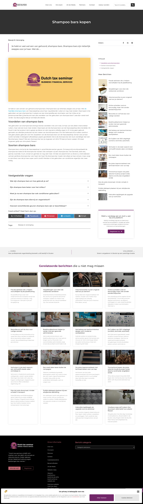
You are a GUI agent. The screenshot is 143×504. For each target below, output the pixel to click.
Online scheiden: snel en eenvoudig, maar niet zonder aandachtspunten (119, 107)
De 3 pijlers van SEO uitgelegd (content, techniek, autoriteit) (119, 330)
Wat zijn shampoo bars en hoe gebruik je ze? (49, 181)
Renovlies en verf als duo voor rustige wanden (22, 330)
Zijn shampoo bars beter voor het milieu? (49, 187)
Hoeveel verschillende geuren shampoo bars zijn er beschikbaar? (49, 206)
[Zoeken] (133, 5)
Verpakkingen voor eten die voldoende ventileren (53, 290)
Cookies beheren (127, 498)
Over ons (48, 5)
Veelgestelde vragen (107, 68)
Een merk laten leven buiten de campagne (54, 368)
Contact (92, 5)
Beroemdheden (52, 463)
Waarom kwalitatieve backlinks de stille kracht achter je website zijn (53, 477)
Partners (82, 5)
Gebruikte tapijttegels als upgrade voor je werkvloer (84, 408)
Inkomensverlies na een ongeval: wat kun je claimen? (87, 290)
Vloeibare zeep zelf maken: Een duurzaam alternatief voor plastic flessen (120, 409)
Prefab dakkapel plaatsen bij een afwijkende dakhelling (55, 391)
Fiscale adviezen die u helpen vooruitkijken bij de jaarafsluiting (23, 290)
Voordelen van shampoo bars (110, 63)
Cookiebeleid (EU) (53, 460)
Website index (52, 470)
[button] (138, 492)
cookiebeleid (75, 496)
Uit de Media (70, 5)
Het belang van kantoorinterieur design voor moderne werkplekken (120, 132)
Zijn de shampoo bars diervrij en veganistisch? (49, 200)
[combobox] (122, 5)
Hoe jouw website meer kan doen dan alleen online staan (53, 487)
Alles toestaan (101, 498)
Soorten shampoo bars (108, 65)
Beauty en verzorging (16, 40)
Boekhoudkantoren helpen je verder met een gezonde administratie (119, 124)
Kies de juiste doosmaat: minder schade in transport (22, 391)
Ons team (59, 5)
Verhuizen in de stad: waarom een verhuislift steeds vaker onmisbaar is (121, 149)
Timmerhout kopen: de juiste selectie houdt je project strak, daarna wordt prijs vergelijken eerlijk (119, 370)
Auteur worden (104, 5)
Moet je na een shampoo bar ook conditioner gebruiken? (49, 193)
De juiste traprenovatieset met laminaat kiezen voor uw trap (86, 368)
